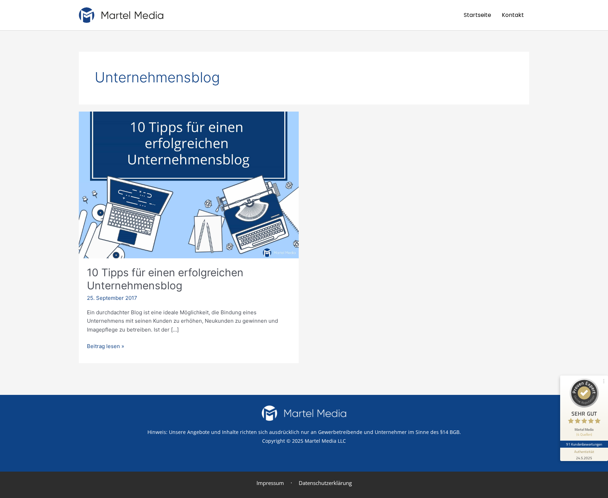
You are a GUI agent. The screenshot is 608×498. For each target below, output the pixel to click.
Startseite (477, 15)
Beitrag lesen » (105, 345)
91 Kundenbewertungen (584, 444)
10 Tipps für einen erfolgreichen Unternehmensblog (165, 279)
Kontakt (513, 15)
